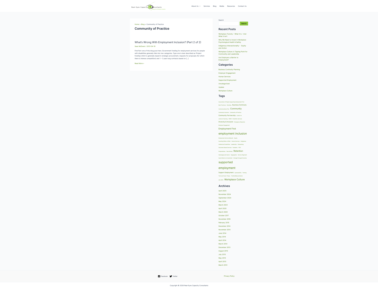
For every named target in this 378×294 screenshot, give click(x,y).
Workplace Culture (225, 91)
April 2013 (222, 261)
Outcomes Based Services (225, 147)
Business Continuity (239, 105)
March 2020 (223, 212)
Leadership (234, 144)
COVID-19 (239, 115)
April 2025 (222, 191)
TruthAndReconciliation (237, 176)
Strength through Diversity (240, 158)
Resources (231, 6)
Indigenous (243, 141)
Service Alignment (242, 155)
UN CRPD (221, 180)
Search (221, 20)
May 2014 (222, 237)
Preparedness (222, 151)
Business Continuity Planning (229, 69)
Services (207, 6)
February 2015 (224, 223)
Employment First (227, 128)
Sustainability (238, 172)
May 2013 (222, 258)
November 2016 (224, 219)
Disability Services (237, 118)
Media (222, 6)
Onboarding (241, 144)
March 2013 (223, 265)
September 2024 (225, 198)
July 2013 (222, 254)
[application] (199, 6)
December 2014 (224, 226)
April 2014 (222, 240)
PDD (240, 147)
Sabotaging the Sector (224, 155)
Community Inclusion (224, 112)
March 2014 (223, 244)
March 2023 (223, 205)
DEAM (230, 118)
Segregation (234, 155)
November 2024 (225, 194)
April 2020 (222, 208)
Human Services (225, 77)
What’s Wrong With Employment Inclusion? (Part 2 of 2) (168, 42)
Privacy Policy (229, 276)
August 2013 (223, 251)
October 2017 (224, 215)
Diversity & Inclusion (226, 122)
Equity (235, 138)
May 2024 (222, 201)
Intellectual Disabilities (224, 144)
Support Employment (226, 172)
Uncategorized (224, 84)
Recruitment (230, 151)
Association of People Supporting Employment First (231, 102)
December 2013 (224, 247)
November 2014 (224, 230)
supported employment (227, 165)
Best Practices (222, 105)
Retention (238, 151)
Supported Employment (227, 80)
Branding (229, 105)
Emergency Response (239, 122)
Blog (214, 6)
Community (236, 108)
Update (221, 87)
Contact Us (242, 6)
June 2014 (222, 233)
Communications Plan (224, 109)
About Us (194, 6)
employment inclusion (233, 133)
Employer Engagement (227, 73)
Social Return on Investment (225, 158)
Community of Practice (235, 112)
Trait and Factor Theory (224, 176)
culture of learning (223, 118)
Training (244, 172)
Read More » (139, 63)
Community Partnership (227, 115)
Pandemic (235, 147)
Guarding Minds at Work (225, 141)
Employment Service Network (226, 138)
